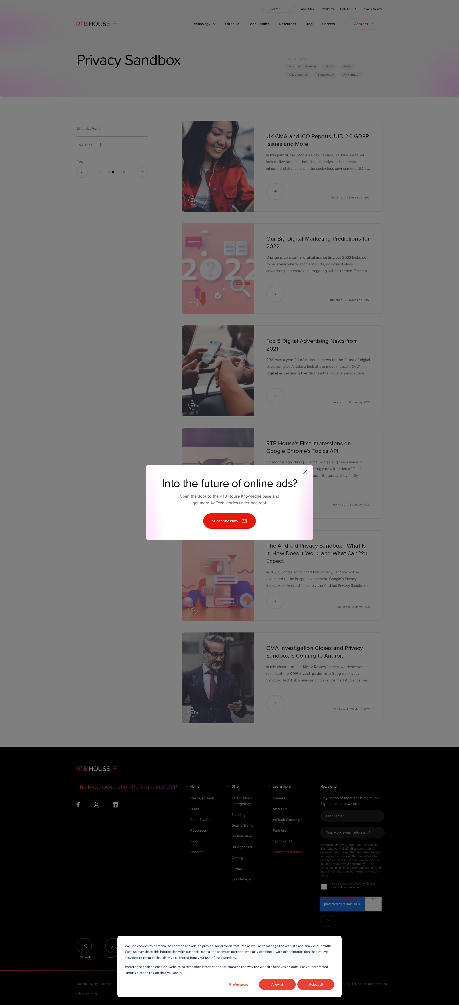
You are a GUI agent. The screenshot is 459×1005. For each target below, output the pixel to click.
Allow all (277, 984)
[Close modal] (305, 472)
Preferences (238, 984)
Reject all (316, 984)
